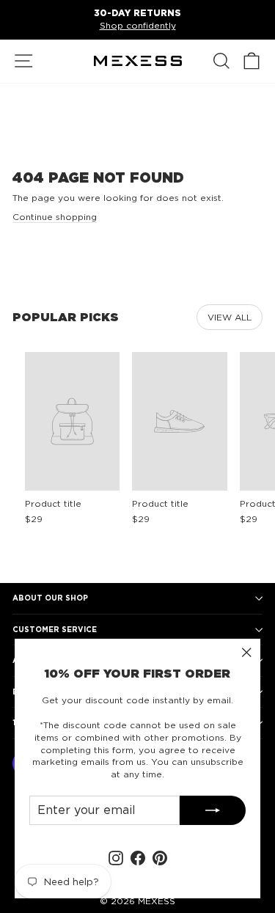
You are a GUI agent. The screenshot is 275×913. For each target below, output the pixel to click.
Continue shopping (54, 216)
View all (230, 317)
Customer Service (54, 629)
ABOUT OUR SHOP (50, 597)
